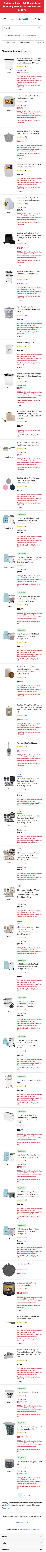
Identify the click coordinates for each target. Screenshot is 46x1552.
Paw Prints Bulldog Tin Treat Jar (29, 1392)
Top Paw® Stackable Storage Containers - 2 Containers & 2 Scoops (28, 273)
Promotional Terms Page (30, 1529)
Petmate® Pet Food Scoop (27, 743)
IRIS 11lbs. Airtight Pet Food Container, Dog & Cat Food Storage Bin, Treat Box (27, 1003)
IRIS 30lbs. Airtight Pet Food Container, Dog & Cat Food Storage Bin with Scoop (27, 966)
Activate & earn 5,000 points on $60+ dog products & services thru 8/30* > (22, 6)
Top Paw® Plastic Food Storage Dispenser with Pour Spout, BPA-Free (29, 376)
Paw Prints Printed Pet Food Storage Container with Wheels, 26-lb (29, 309)
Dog (3, 35)
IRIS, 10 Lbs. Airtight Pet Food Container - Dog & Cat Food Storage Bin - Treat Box (28, 636)
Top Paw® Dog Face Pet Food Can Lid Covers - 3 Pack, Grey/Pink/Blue (28, 480)
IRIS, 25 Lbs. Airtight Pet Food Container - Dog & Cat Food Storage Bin (28, 1231)
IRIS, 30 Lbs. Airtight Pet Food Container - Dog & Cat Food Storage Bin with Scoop (28, 1194)
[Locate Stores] (34, 19)
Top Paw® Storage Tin (25, 343)
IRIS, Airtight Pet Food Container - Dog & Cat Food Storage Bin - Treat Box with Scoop (29, 559)
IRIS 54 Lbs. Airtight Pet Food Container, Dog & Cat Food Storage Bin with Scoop (28, 520)
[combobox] (22, 28)
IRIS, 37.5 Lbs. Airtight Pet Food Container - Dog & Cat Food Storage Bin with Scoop (28, 599)
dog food (8, 1505)
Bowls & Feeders (14, 35)
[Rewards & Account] (12, 19)
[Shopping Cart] (39, 19)
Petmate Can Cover (24, 1264)
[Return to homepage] (24, 18)
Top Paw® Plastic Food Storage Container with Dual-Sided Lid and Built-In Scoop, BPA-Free (29, 60)
